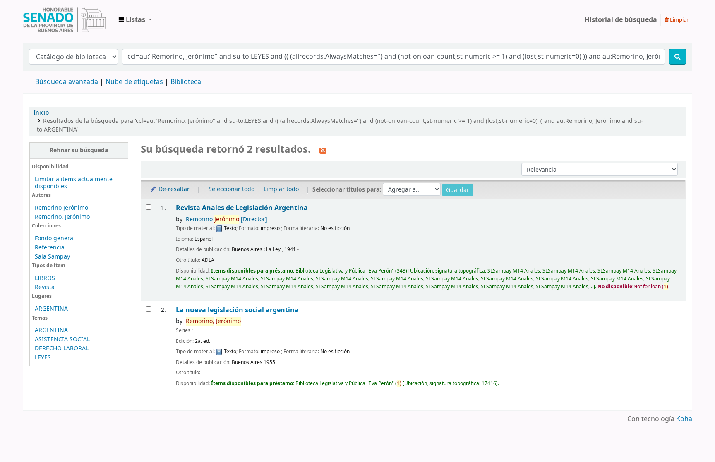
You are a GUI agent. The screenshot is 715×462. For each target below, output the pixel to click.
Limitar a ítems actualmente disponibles (74, 183)
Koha (684, 419)
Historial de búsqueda (621, 20)
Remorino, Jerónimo (62, 217)
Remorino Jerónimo (61, 207)
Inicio (41, 112)
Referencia (50, 247)
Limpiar (679, 20)
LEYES (43, 357)
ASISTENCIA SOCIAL (62, 339)
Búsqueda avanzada (66, 82)
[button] (134, 20)
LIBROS (45, 278)
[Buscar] (677, 57)
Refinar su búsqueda (79, 150)
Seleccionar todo (231, 189)
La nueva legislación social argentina (237, 310)
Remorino (226, 219)
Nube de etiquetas (134, 82)
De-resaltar (173, 189)
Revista (45, 287)
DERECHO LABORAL (62, 348)
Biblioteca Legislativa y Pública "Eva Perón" (64, 19)
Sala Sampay (52, 256)
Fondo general (55, 238)
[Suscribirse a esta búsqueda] (323, 150)
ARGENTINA (51, 308)
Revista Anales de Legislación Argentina (242, 208)
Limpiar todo (281, 189)
